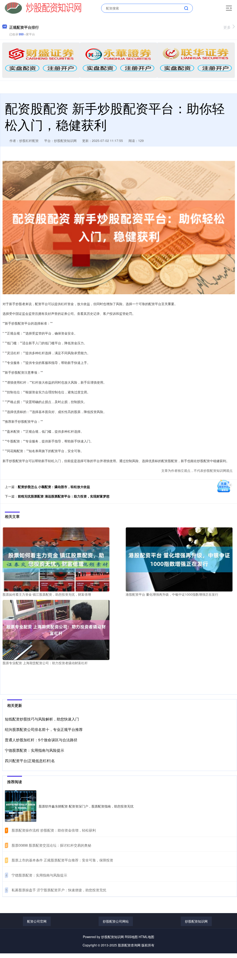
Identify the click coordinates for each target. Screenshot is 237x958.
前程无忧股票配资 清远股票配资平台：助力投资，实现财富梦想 (63, 496)
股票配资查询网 (129, 945)
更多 (227, 27)
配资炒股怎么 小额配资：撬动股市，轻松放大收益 (54, 486)
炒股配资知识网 (196, 921)
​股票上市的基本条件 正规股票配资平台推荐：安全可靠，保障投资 (62, 860)
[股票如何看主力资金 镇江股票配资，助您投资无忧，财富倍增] (56, 559)
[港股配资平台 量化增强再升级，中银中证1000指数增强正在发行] (179, 559)
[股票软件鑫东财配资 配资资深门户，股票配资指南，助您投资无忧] (20, 806)
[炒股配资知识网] (43, 7)
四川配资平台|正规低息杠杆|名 (30, 760)
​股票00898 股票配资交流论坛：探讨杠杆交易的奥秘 (51, 845)
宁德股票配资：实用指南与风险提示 (34, 750)
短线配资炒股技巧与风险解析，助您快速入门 (42, 719)
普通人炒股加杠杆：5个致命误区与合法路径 (41, 739)
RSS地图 (131, 936)
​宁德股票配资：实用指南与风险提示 (39, 875)
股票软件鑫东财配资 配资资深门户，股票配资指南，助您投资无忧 (86, 806)
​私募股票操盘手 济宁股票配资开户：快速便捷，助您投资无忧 (59, 889)
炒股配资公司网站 (116, 921)
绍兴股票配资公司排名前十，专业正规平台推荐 (44, 729)
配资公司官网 (37, 921)
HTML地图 (146, 936)
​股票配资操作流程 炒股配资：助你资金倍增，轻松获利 (54, 830)
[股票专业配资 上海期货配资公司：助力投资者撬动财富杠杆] (56, 629)
